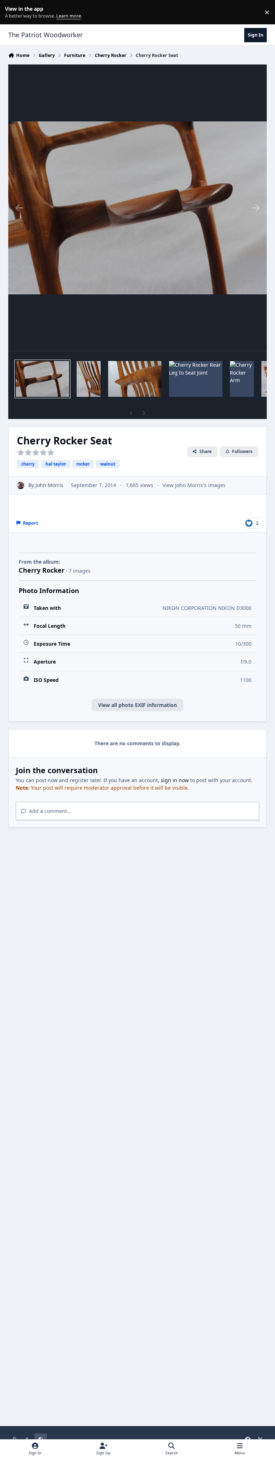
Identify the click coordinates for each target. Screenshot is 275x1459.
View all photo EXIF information (137, 705)
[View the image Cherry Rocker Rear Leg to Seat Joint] (195, 379)
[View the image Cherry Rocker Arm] (242, 379)
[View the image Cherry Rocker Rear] (89, 379)
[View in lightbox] (137, 207)
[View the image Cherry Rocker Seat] (42, 379)
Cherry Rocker (41, 570)
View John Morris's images (194, 485)
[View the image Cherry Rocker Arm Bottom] (134, 379)
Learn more (14, 12)
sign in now (175, 780)
